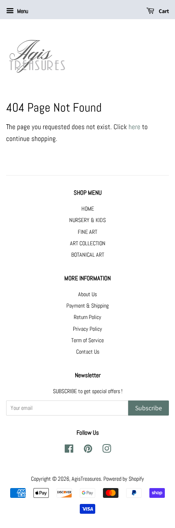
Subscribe (148, 408)
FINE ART (87, 231)
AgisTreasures (86, 478)
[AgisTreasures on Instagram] (106, 450)
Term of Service (87, 340)
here (134, 126)
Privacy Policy (87, 328)
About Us (87, 294)
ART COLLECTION (87, 243)
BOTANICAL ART (87, 254)
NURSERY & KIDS (87, 220)
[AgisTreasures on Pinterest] (87, 450)
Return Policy (87, 317)
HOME (87, 208)
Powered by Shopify (123, 478)
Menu (22, 11)
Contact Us (87, 351)
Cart (163, 11)
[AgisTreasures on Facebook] (69, 450)
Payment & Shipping (87, 305)
